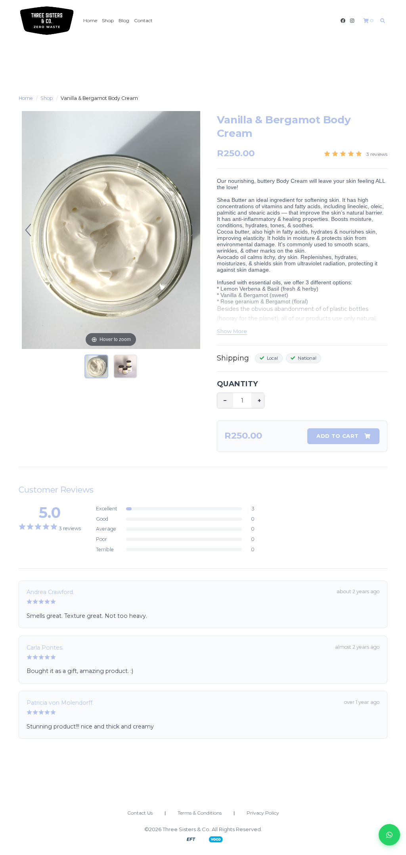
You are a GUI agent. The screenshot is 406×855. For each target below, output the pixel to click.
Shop (108, 20)
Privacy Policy (263, 813)
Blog (124, 20)
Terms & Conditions (200, 813)
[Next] (194, 230)
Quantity (237, 384)
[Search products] (382, 20)
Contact (143, 20)
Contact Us (140, 813)
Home (90, 20)
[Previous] (28, 230)
